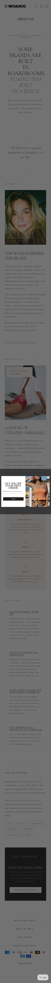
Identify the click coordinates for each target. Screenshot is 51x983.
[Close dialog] (48, 478)
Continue (13, 499)
